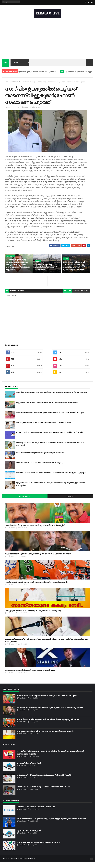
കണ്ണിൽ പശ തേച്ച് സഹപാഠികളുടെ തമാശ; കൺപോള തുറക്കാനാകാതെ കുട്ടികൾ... (47, 402)
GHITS (32, 858)
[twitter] (88, 2)
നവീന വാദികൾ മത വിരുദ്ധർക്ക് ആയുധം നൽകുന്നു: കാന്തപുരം (40, 452)
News (24, 82)
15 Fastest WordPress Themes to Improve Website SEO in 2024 (44, 775)
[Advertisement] (47, 38)
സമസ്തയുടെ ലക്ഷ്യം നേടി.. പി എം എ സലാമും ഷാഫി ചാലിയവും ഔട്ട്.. (33, 610)
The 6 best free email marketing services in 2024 (38, 842)
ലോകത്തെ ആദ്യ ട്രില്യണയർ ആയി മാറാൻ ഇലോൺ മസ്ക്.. (30, 670)
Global (37, 261)
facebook (85, 290)
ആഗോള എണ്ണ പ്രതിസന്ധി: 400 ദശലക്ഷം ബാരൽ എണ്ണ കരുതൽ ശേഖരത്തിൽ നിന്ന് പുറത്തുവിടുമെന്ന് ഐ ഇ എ (74, 266)
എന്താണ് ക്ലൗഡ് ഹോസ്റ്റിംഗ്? (29, 763)
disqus (76, 290)
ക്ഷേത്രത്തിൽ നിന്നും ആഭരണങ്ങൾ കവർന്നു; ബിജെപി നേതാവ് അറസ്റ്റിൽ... (35, 525)
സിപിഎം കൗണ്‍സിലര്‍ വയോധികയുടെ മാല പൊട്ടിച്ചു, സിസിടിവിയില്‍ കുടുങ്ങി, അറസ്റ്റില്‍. (50, 412)
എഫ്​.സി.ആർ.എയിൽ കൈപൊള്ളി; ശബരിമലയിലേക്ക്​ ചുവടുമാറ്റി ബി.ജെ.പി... (36, 582)
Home (7, 82)
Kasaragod (11, 256)
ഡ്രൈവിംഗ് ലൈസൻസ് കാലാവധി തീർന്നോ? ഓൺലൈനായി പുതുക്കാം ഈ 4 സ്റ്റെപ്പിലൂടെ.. (51, 472)
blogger (67, 290)
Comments (70, 496)
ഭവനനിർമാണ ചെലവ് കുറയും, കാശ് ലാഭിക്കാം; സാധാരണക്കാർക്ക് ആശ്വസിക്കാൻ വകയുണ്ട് (51, 392)
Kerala (18, 82)
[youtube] (91, 2)
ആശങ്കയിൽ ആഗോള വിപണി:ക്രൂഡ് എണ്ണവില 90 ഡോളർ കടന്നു (46, 267)
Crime (13, 82)
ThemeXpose (14, 858)
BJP (48, 71)
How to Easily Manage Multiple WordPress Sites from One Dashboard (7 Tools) (49, 432)
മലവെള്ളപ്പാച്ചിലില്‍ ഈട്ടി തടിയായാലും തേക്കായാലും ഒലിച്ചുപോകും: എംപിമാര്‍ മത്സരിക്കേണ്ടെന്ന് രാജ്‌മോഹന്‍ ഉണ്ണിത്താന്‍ (18, 264)
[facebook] (85, 2)
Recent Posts (24, 496)
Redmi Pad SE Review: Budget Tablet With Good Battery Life (43, 787)
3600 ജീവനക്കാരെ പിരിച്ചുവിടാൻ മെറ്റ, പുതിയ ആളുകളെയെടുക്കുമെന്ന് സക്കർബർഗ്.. (52, 819)
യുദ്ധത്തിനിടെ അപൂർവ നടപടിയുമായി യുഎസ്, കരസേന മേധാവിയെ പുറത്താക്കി (38, 554)
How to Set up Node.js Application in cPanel (36, 807)
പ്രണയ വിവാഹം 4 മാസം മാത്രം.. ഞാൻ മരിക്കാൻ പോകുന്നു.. (39, 462)
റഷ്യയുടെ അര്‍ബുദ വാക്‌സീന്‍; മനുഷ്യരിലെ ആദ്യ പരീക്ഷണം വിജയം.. (44, 422)
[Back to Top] (91, 859)
